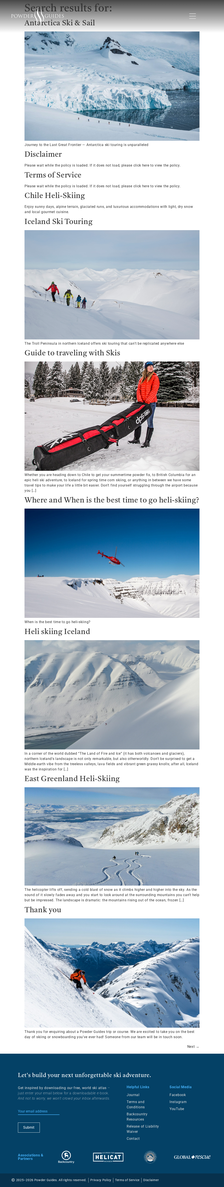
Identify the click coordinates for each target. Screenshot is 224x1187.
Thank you (42, 910)
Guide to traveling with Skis (72, 353)
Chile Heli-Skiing (54, 196)
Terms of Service (53, 175)
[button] (192, 16)
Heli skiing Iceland (57, 632)
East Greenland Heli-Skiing (72, 779)
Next (193, 1046)
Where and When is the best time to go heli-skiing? (111, 500)
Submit (28, 1127)
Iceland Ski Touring (58, 222)
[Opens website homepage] (37, 17)
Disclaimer (43, 154)
